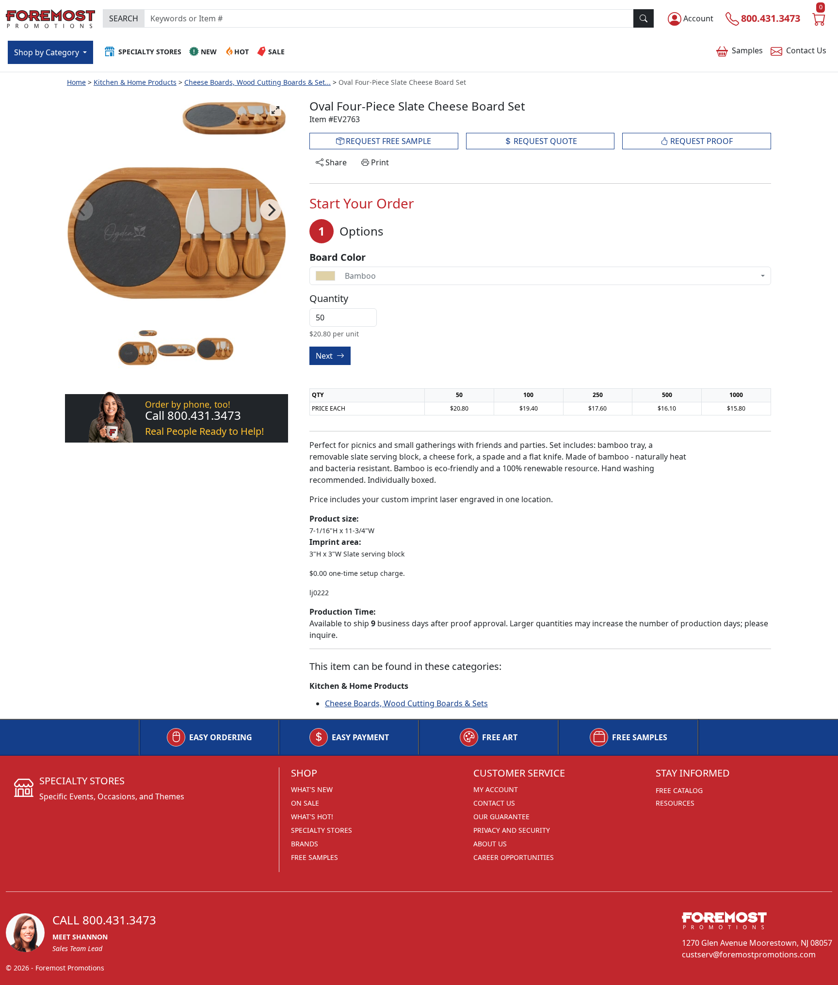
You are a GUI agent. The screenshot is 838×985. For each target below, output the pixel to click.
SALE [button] (276, 51)
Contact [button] (806, 50)
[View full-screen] (275, 110)
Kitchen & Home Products (135, 82)
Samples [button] (747, 50)
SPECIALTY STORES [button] (149, 51)
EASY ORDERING (220, 737)
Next (325, 355)
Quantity (328, 298)
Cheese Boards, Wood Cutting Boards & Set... (257, 82)
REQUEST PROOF (700, 141)
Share (335, 162)
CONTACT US (494, 803)
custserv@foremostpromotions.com (749, 954)
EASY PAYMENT (360, 737)
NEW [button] (209, 51)
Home (76, 82)
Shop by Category (47, 52)
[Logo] (50, 17)
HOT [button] (241, 51)
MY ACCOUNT (495, 789)
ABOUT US (490, 843)
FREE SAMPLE (387, 141)
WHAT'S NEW (312, 789)
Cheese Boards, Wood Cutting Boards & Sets (406, 703)
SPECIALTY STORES (321, 830)
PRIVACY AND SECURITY (511, 830)
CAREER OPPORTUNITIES (513, 857)
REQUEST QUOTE (544, 141)
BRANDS (304, 843)
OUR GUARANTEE (501, 816)
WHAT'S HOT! (312, 816)
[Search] (643, 18)
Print (379, 162)
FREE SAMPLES (639, 737)
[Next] (270, 210)
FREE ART (499, 737)
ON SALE (305, 803)
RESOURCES (675, 803)
